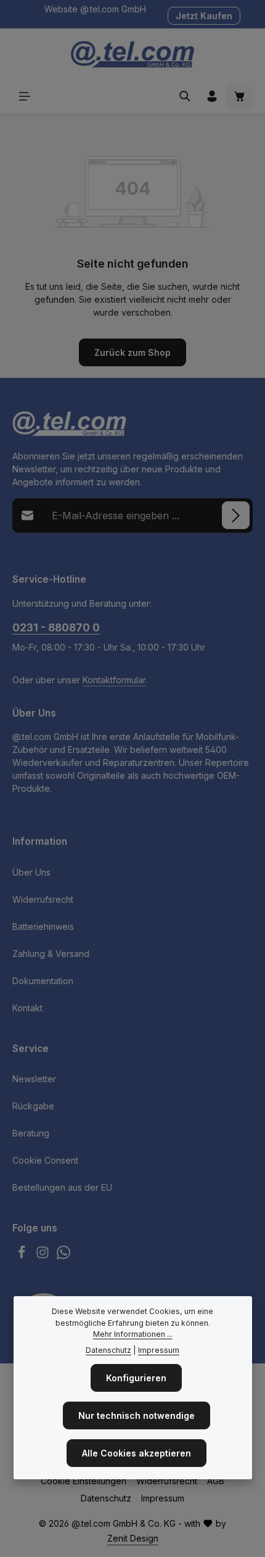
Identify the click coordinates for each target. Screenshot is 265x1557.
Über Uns (31, 872)
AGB (215, 1481)
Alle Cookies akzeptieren (136, 1453)
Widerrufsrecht (42, 899)
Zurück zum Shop (132, 352)
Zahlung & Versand (50, 953)
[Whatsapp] (63, 1256)
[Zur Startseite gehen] (132, 54)
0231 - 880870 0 (56, 627)
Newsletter (34, 1079)
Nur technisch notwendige (136, 1415)
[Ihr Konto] (212, 96)
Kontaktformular (114, 680)
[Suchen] (185, 96)
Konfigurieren (136, 1378)
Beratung (30, 1133)
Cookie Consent (45, 1160)
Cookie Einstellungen (83, 1481)
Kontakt (27, 1008)
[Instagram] (44, 1256)
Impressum (162, 1498)
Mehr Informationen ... (133, 1334)
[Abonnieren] (236, 515)
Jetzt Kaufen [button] (204, 15)
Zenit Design (132, 1538)
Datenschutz (106, 1498)
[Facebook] (23, 1256)
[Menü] (24, 96)
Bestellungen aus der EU (62, 1187)
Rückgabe (33, 1106)
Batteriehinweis (43, 926)
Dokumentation (42, 981)
